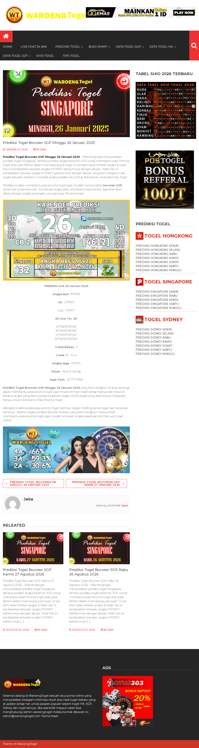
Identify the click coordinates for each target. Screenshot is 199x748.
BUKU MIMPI (98, 46)
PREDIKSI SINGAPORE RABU (156, 295)
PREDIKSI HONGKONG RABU (156, 254)
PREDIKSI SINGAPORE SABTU (157, 304)
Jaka (43, 149)
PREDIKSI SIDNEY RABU (153, 337)
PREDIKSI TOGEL (67, 46)
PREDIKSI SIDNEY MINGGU (155, 354)
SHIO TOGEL (45, 56)
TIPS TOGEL (71, 56)
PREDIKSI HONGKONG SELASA (158, 250)
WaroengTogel (27, 744)
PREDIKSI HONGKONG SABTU (157, 266)
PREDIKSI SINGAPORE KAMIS (157, 300)
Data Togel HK (161, 46)
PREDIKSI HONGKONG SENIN (157, 246)
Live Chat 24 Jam (34, 46)
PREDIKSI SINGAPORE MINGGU (159, 308)
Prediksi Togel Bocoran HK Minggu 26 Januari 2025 (33, 483)
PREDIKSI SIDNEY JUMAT (154, 345)
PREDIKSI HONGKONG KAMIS (157, 258)
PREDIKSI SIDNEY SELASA (155, 333)
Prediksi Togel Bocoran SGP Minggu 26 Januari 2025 (41, 157)
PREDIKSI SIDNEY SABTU (154, 350)
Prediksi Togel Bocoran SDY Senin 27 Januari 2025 (96, 483)
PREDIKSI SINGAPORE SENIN (157, 291)
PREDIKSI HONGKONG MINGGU (159, 270)
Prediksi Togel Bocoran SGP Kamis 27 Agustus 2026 (27, 572)
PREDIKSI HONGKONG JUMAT (157, 262)
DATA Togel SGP (128, 46)
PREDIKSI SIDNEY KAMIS (154, 341)
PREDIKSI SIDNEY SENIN (154, 329)
